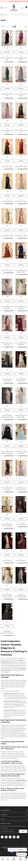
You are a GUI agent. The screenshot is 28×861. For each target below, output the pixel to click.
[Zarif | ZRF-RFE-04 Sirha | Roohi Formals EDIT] (21, 468)
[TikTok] (14, 837)
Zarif (6, 14)
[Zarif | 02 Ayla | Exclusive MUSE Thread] (7, 323)
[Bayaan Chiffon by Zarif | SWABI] (21, 38)
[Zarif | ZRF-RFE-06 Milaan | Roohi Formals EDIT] (7, 504)
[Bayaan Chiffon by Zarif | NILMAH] (21, 74)
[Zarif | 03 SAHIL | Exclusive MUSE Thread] (21, 287)
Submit (23, 831)
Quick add (7, 52)
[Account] (22, 8)
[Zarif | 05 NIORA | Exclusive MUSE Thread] (7, 287)
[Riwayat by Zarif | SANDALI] (21, 216)
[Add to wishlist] (12, 34)
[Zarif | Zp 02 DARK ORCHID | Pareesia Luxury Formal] (7, 432)
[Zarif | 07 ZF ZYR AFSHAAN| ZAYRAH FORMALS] (21, 250)
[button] (13, 27)
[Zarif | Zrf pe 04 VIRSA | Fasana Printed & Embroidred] (7, 359)
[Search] (6, 8)
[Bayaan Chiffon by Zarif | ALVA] (21, 110)
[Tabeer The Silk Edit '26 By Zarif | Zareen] (7, 468)
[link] (8, 859)
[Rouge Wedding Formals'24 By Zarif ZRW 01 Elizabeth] (7, 611)
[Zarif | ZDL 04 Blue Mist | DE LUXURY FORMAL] (21, 395)
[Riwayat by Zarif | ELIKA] (7, 147)
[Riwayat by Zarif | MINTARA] (7, 216)
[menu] (2, 8)
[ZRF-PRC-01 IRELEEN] (21, 504)
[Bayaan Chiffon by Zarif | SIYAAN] (7, 110)
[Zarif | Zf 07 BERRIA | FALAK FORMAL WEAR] (21, 323)
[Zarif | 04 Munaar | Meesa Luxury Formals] (21, 432)
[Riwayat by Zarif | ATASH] (21, 181)
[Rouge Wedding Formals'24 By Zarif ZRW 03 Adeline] (21, 575)
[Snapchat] (18, 837)
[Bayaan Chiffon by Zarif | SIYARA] (7, 38)
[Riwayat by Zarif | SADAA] (21, 147)
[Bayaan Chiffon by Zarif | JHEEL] (7, 74)
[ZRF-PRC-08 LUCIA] (7, 540)
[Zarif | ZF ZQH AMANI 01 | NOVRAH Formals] (21, 359)
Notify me (21, 88)
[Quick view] (12, 31)
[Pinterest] (10, 837)
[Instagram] (6, 837)
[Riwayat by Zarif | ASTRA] (7, 250)
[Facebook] (2, 837)
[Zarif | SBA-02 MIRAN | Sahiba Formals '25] (7, 575)
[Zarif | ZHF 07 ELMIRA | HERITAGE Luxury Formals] (7, 395)
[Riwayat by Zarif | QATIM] (7, 181)
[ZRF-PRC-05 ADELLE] (21, 540)
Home (2, 14)
